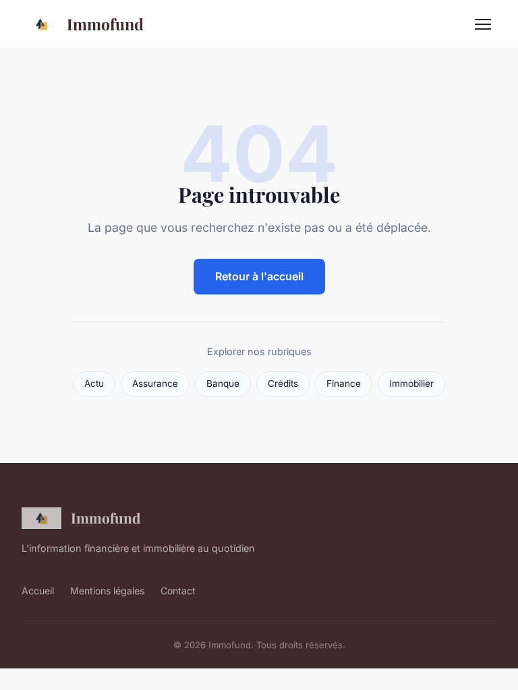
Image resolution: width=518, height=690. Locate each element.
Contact (178, 590)
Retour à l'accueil (259, 276)
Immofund (105, 23)
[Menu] (482, 24)
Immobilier (411, 383)
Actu (94, 383)
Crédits (283, 383)
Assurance (155, 383)
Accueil (38, 590)
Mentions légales (107, 590)
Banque (222, 383)
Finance (343, 383)
